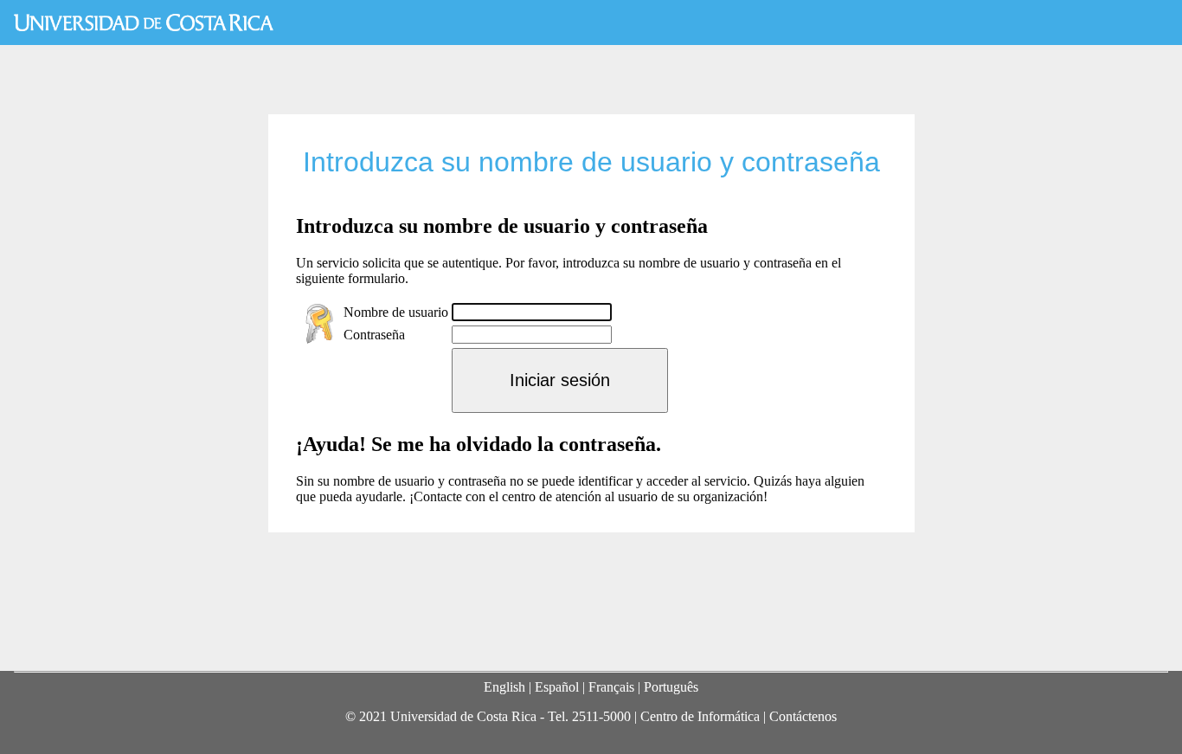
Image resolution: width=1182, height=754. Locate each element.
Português (671, 687)
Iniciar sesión (560, 380)
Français (611, 687)
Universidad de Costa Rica (143, 22)
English (504, 687)
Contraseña (374, 334)
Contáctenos (803, 716)
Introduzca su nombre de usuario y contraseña (591, 161)
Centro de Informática (700, 716)
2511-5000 (601, 716)
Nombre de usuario (396, 312)
